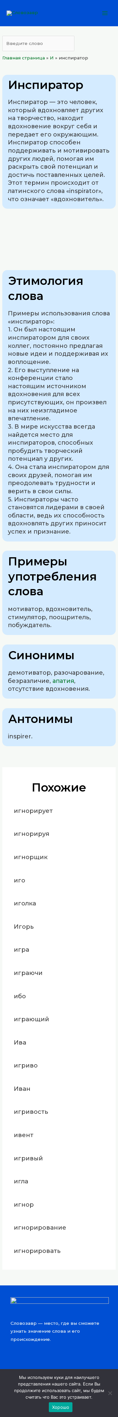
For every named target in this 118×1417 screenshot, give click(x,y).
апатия (63, 681)
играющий (31, 1019)
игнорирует (33, 810)
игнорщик (31, 857)
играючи (28, 973)
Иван (22, 1088)
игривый (28, 1158)
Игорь (24, 926)
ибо (20, 996)
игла (21, 1181)
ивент (23, 1135)
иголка (25, 903)
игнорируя (31, 833)
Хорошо (60, 1407)
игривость (31, 1111)
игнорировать (37, 1251)
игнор (24, 1204)
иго (19, 880)
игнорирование (40, 1227)
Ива (20, 1042)
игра (21, 949)
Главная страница (23, 57)
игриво (26, 1065)
